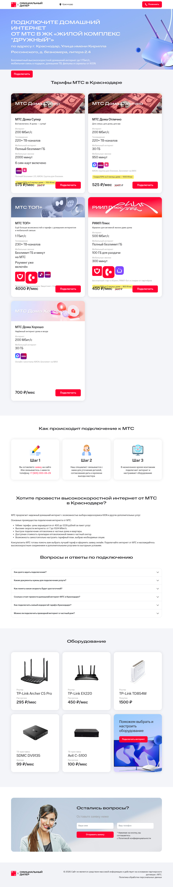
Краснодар (67, 4)
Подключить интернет (133, 739)
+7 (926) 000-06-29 (40, 473)
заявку (38, 467)
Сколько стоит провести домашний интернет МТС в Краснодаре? (47, 597)
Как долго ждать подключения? (30, 572)
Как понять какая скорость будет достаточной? (38, 588)
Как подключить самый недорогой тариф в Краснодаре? (42, 605)
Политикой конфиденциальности (135, 838)
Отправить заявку (95, 834)
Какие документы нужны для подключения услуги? (40, 580)
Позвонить (153, 4)
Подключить (22, 74)
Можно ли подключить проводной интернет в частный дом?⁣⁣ (44, 613)
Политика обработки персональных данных (140, 877)
